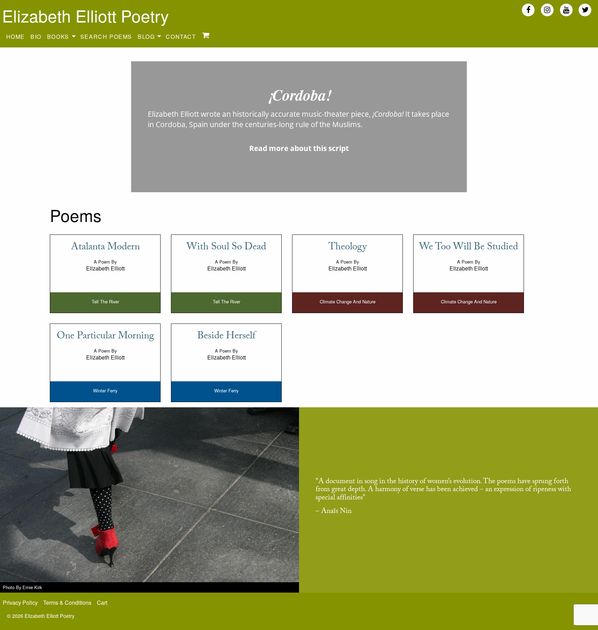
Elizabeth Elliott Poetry (85, 15)
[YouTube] (566, 10)
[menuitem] (15, 36)
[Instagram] (547, 10)
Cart (102, 602)
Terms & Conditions (67, 602)
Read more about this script (299, 148)
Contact (181, 37)
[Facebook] (528, 10)
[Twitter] (585, 10)
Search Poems (106, 37)
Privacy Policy (20, 602)
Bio (36, 37)
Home (15, 37)
